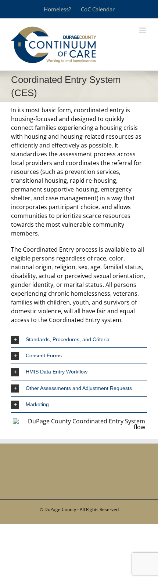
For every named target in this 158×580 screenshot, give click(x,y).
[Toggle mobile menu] (143, 30)
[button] (79, 339)
